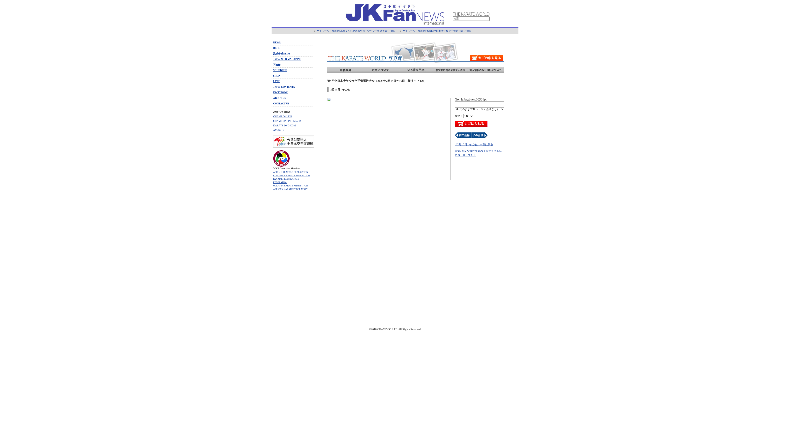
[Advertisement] (292, 257)
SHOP (276, 75)
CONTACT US (281, 103)
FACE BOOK (280, 92)
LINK (276, 81)
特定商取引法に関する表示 (450, 70)
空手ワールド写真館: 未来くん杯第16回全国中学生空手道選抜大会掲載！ (357, 30)
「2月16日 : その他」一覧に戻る (474, 144)
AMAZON (278, 130)
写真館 (277, 64)
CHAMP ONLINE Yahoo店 (287, 121)
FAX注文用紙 (415, 70)
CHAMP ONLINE (282, 116)
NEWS (277, 42)
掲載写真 (345, 70)
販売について (380, 70)
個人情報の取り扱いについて (485, 70)
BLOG (276, 48)
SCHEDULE (280, 70)
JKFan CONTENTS (284, 87)
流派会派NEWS (281, 53)
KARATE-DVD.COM (284, 125)
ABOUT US (279, 98)
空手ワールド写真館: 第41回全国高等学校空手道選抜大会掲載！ (438, 30)
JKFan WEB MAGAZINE (287, 59)
